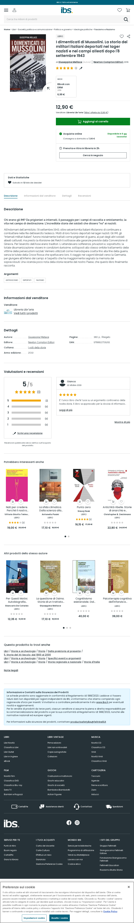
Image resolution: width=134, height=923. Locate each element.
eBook (7, 761)
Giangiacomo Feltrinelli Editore (111, 852)
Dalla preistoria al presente (64, 651)
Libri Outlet (9, 752)
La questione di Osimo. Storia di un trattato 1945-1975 (50, 600)
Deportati (27, 280)
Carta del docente (45, 845)
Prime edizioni (54, 742)
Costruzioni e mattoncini (60, 776)
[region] (67, 902)
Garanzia (40, 859)
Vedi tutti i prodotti (26, 313)
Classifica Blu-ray (13, 785)
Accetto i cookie (59, 917)
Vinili (93, 752)
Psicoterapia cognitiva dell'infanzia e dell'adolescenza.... (117, 600)
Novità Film (9, 776)
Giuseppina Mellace (70, 62)
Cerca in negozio (93, 155)
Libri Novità (9, 742)
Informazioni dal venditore (40, 195)
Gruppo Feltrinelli (108, 845)
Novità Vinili (97, 756)
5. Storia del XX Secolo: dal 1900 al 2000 (27, 654)
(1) (39, 392)
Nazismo (40, 280)
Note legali (11, 670)
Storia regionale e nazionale (64, 662)
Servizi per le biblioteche (79, 845)
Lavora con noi (75, 859)
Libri (6, 651)
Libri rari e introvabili (57, 747)
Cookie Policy (110, 911)
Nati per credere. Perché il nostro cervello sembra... (16, 509)
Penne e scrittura (99, 785)
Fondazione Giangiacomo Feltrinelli (113, 859)
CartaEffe (8, 854)
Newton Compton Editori (108, 62)
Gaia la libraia (11, 859)
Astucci (95, 794)
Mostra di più (122, 422)
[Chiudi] (128, 887)
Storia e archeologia (23, 651)
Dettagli (67, 195)
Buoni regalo (10, 850)
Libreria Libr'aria (74, 112)
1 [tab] (28, 89)
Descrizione (10, 195)
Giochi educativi (56, 780)
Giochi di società (56, 785)
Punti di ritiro (10, 845)
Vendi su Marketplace (78, 854)
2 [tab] (68, 536)
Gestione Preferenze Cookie (49, 864)
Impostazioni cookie (34, 917)
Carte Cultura (43, 850)
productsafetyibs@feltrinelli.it (88, 721)
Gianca (71, 381)
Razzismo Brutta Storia (111, 870)
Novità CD (96, 742)
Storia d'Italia (92, 662)
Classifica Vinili (99, 761)
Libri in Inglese (11, 756)
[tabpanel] (28, 63)
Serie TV (8, 789)
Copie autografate (57, 752)
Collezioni (52, 756)
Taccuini (95, 776)
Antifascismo (12, 280)
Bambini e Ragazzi (13, 794)
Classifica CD (98, 747)
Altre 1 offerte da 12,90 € (96, 112)
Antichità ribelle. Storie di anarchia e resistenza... (117, 509)
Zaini (93, 789)
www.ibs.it (102, 702)
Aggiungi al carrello (95, 121)
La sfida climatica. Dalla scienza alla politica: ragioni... (50, 509)
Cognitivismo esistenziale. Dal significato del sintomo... (84, 600)
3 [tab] (70, 628)
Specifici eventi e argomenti (64, 658)
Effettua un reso (43, 854)
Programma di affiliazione (81, 850)
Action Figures (55, 794)
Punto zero (84, 507)
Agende (95, 780)
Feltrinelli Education (109, 865)
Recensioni (84, 195)
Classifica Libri (11, 747)
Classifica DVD (11, 780)
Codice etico (74, 864)
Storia (41, 651)
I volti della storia (37, 347)
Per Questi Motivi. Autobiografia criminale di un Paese (16, 600)
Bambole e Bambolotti (59, 789)
